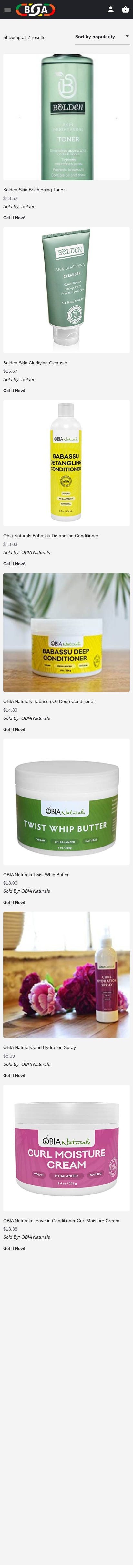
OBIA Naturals (35, 552)
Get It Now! (14, 217)
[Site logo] (36, 9)
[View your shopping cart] (125, 9)
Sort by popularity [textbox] (95, 36)
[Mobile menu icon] (7, 10)
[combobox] (102, 37)
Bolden (28, 206)
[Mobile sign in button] (111, 9)
